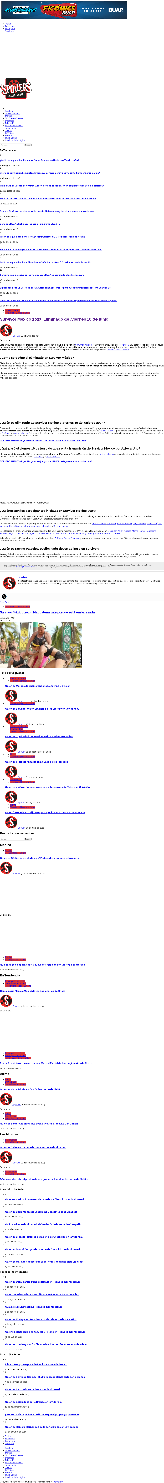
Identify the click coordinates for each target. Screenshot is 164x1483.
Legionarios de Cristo (15, 981)
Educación (10, 123)
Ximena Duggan (61, 526)
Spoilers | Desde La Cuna (25, 567)
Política (8, 135)
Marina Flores (138, 531)
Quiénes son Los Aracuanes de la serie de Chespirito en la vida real (44, 1199)
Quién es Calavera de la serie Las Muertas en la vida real (33, 1147)
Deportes (9, 121)
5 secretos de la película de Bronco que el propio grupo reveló (42, 1414)
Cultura (8, 130)
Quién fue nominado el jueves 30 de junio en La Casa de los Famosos (45, 812)
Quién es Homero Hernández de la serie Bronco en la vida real (41, 1426)
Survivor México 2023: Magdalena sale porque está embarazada (47, 612)
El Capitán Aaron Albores (119, 531)
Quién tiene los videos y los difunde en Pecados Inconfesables (42, 1294)
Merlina (8, 116)
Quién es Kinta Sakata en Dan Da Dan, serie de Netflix (31, 1089)
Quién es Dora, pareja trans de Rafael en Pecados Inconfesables (42, 1281)
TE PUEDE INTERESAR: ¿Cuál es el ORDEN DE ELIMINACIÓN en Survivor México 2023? (43, 440)
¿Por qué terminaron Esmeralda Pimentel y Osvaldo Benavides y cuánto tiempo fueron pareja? (50, 173)
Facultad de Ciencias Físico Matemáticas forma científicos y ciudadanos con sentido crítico (48, 198)
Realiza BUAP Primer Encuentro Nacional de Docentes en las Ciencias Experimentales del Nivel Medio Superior (58, 300)
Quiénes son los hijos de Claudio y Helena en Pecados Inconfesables (45, 1331)
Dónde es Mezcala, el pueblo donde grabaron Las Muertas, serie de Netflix (44, 1179)
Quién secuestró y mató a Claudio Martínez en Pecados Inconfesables (46, 1344)
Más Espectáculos (14, 125)
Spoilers (9, 111)
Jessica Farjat (27, 533)
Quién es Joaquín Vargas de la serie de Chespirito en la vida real (42, 1249)
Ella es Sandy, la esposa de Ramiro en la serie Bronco (36, 1364)
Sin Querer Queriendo (15, 118)
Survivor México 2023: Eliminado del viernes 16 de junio (54, 319)
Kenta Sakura (15, 526)
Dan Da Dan (11, 1082)
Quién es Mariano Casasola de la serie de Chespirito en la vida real (44, 1261)
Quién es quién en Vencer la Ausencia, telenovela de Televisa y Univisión (47, 787)
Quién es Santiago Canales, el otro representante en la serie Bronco (45, 1376)
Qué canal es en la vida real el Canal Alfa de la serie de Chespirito (43, 1224)
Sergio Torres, (14, 533)
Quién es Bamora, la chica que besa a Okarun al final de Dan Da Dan (39, 1123)
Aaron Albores (21, 433)
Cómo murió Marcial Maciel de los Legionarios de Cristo (32, 991)
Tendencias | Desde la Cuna (18, 986)
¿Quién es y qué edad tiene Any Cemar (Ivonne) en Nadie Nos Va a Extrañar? (39, 160)
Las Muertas (11, 1140)
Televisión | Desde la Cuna (17, 313)
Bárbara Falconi (124, 523)
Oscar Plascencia (43, 533)
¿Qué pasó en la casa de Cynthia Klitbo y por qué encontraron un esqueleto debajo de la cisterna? (52, 186)
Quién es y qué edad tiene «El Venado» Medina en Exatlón (39, 736)
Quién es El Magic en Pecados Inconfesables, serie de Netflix (40, 1319)
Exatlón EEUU (16, 729)
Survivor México (12, 113)
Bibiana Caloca (59, 533)
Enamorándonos (18, 678)
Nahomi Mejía (29, 526)
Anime (8, 1079)
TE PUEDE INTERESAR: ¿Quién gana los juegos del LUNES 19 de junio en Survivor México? (46, 461)
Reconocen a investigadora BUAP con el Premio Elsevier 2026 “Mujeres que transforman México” (51, 249)
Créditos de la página (15, 140)
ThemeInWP (58, 1482)
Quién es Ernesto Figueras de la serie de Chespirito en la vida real (44, 1236)
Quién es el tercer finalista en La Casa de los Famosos (36, 761)
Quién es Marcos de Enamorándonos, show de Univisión (37, 685)
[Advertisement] (82, 54)
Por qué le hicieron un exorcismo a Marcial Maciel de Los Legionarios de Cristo (46, 1063)
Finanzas (9, 133)
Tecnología (10, 128)
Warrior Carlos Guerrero (118, 350)
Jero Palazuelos (43, 526)
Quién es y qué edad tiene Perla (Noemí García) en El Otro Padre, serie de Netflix (42, 237)
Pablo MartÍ (152, 523)
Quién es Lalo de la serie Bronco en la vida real (32, 1389)
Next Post (4, 602)
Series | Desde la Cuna (15, 853)
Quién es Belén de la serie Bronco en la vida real (33, 1401)
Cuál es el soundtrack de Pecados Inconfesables (33, 1306)
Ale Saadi (6, 433)
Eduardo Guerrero (113, 533)
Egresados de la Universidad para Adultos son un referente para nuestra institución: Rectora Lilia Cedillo (55, 288)
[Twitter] (4, 596)
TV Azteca (124, 345)
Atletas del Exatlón (19, 726)
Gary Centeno (139, 523)
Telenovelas (16, 779)
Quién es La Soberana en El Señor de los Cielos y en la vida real (42, 708)
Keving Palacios (107, 431)
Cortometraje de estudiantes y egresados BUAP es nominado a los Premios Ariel (42, 275)
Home (13, 754)
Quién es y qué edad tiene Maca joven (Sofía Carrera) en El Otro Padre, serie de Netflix (45, 262)
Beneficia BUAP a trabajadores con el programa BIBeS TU (30, 224)
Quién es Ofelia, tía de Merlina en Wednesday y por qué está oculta (39, 858)
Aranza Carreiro (99, 523)
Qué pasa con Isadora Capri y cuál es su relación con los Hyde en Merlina (42, 964)
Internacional (11, 138)
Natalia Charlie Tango (77, 533)
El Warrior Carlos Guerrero (66, 538)
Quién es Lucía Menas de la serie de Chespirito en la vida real (41, 1211)
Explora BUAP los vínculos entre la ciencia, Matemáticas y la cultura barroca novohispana (47, 211)
